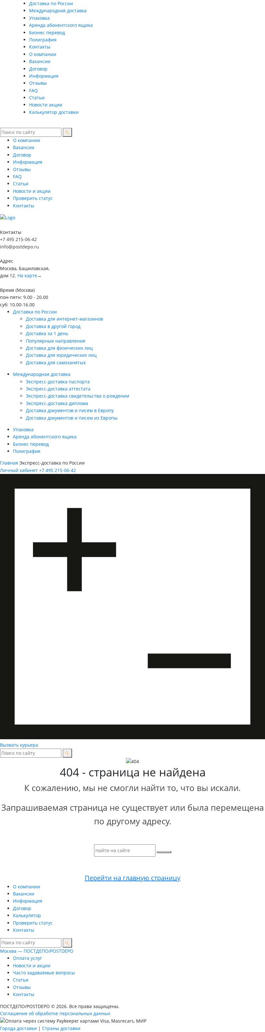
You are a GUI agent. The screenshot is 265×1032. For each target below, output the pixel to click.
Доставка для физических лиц (59, 348)
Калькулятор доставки (54, 112)
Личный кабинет (19, 470)
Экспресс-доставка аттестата (58, 389)
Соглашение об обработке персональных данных (55, 1013)
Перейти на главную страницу (132, 877)
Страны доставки (61, 1028)
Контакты (39, 47)
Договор (38, 69)
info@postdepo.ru (19, 247)
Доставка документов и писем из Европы (72, 418)
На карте (27, 275)
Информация (43, 76)
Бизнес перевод (47, 32)
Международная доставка (58, 10)
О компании (42, 54)
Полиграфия (43, 40)
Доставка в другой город (53, 326)
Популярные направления (55, 341)
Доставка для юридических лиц (61, 355)
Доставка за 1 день (47, 333)
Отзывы (38, 83)
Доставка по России (51, 3)
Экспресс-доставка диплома (57, 403)
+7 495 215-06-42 (18, 239)
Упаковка (39, 18)
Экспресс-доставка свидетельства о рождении (77, 396)
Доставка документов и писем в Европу (70, 410)
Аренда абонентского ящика (61, 25)
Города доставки (18, 1028)
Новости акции (45, 105)
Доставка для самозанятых (56, 362)
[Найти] (67, 132)
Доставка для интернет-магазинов (64, 319)
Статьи (37, 97)
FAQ (33, 90)
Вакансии (39, 61)
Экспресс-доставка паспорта (58, 382)
